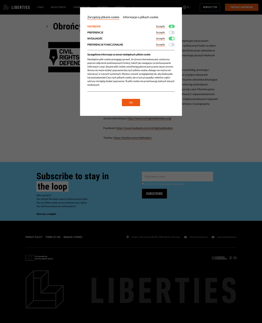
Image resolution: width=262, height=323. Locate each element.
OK (131, 102)
